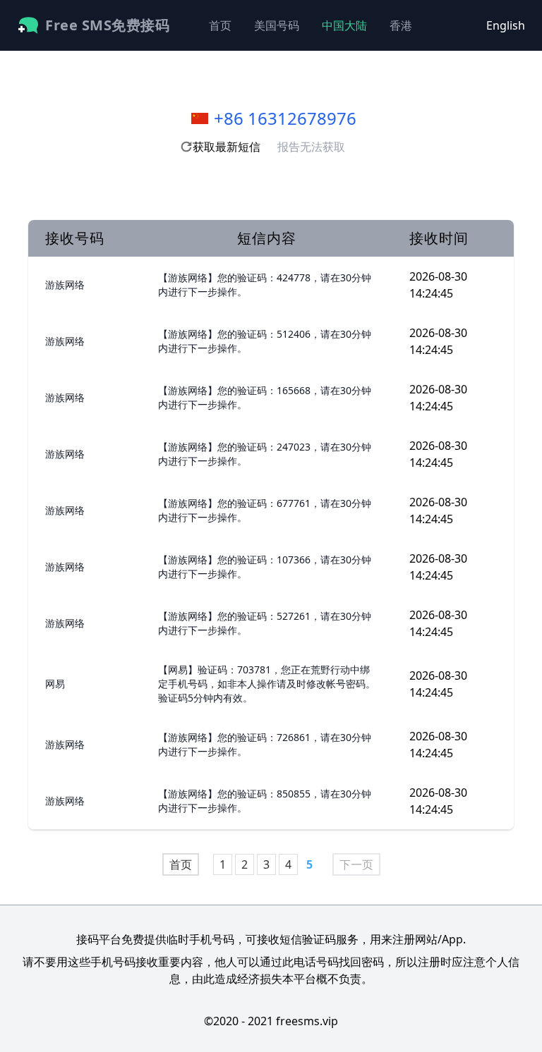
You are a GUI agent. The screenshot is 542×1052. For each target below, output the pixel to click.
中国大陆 (344, 25)
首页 (220, 25)
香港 (401, 25)
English (505, 25)
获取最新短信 (226, 146)
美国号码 (276, 25)
